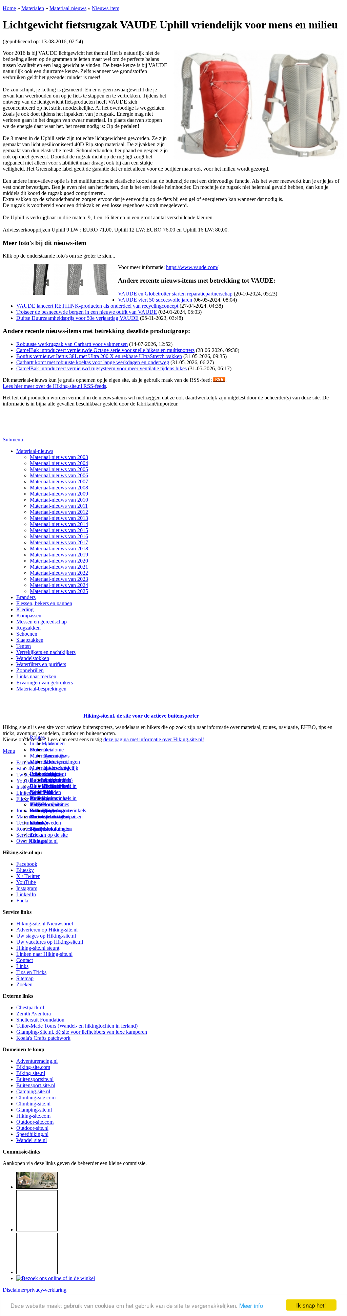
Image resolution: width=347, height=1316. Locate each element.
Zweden (52, 823)
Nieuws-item (105, 8)
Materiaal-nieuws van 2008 (59, 487)
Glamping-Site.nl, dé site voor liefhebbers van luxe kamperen (81, 1032)
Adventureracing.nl (37, 1061)
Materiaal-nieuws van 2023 (59, 579)
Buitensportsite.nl (35, 1079)
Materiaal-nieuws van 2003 (59, 457)
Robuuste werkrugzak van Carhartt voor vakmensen (72, 344)
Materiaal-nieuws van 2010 (59, 500)
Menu (9, 751)
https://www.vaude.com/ (192, 267)
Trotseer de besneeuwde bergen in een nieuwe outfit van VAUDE (86, 312)
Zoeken (24, 984)
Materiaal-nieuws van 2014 (59, 524)
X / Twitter (28, 876)
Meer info (251, 1305)
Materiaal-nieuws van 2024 (59, 585)
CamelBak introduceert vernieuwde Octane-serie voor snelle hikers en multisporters (105, 350)
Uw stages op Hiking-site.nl (46, 936)
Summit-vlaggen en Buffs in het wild (55, 783)
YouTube (26, 882)
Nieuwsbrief (43, 829)
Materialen (32, 8)
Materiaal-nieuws (67, 8)
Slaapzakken (29, 640)
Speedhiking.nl (32, 1134)
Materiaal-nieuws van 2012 (59, 512)
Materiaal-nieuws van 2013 (59, 518)
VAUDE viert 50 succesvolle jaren (155, 300)
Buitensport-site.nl (35, 1085)
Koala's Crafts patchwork (43, 1038)
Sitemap (38, 823)
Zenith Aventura (33, 1013)
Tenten (23, 646)
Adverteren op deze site (55, 765)
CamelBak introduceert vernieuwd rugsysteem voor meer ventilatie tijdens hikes (101, 368)
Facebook (26, 762)
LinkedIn (26, 894)
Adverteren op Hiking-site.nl (47, 930)
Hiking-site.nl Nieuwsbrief (44, 923)
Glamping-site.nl (34, 1110)
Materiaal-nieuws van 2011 (59, 506)
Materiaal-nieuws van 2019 (59, 554)
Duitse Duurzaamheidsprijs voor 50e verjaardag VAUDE (77, 318)
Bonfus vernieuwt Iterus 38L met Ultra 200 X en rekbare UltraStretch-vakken (99, 356)
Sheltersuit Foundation (40, 1020)
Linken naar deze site (56, 801)
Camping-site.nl (33, 1091)
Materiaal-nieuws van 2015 (59, 530)
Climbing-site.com (36, 1097)
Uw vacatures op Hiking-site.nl (49, 942)
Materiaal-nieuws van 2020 (59, 561)
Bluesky (25, 870)
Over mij (52, 756)
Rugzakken (28, 628)
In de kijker (42, 743)
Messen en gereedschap (41, 621)
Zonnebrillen (30, 670)
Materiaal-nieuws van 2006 (59, 475)
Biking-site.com (33, 1067)
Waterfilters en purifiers (41, 664)
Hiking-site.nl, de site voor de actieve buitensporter (141, 716)
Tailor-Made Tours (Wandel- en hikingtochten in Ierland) (77, 1026)
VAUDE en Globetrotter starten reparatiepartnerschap (175, 294)
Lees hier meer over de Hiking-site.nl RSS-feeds (54, 386)
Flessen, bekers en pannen (44, 603)
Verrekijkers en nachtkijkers (46, 652)
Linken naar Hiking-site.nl (44, 954)
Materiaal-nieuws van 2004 (59, 463)
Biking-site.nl (30, 1073)
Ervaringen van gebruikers (44, 682)
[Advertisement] (42, 707)
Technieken (28, 823)
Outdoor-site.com (35, 1122)
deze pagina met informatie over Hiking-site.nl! (153, 739)
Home (9, 8)
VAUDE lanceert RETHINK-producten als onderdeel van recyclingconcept (97, 306)
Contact (38, 841)
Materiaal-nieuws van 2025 (59, 591)
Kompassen (28, 615)
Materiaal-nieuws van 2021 (59, 567)
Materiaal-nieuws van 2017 (59, 542)
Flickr (22, 799)
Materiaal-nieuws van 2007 (59, 481)
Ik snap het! (311, 1305)
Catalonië (53, 749)
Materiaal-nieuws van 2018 (59, 548)
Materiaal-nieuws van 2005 (59, 469)
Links (22, 966)
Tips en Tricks (31, 972)
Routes (37, 737)
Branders (26, 597)
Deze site (39, 749)
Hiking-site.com (33, 1116)
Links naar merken (36, 676)
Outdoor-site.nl (32, 1128)
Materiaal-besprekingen (41, 689)
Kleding (25, 609)
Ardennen (54, 743)
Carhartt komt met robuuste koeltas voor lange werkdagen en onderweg (92, 362)
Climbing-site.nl (33, 1103)
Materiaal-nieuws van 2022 (59, 573)
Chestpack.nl (30, 1007)
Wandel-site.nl (31, 1140)
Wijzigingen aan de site (56, 813)
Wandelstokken (32, 658)
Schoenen (26, 634)
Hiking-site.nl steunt (37, 948)
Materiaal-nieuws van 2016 (59, 536)
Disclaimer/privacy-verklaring (34, 1290)
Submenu (13, 439)
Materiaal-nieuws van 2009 (59, 494)
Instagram (26, 787)
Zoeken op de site (49, 835)
